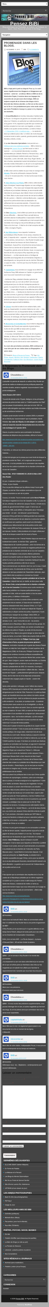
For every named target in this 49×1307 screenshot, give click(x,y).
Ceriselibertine (8, 359)
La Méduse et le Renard (13, 1172)
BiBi (13, 909)
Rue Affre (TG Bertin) (12, 1225)
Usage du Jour (10, 1205)
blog (21, 357)
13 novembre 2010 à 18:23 (19, 952)
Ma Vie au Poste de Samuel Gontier (17, 1180)
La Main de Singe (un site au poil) (16, 1242)
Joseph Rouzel (17, 148)
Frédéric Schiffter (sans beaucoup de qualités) (20, 1238)
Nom (5, 1122)
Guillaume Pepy (18, 359)
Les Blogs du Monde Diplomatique (17, 1176)
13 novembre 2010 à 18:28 (19, 980)
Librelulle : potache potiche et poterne (18, 1250)
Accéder (6, 1288)
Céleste (8, 306)
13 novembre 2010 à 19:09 (19, 1000)
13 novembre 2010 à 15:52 (19, 378)
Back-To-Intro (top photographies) (16, 1197)
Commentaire (8, 1083)
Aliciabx (11, 357)
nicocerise (16, 1039)
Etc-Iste (7, 1234)
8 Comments (34, 49)
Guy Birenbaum (28, 359)
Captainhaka (10, 270)
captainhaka (16, 1020)
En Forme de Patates (12, 1168)
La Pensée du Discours (13, 1246)
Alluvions (13, 212)
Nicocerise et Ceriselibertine (15, 324)
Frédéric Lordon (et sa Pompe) (15, 1266)
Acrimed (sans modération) (14, 1262)
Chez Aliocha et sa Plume (15, 183)
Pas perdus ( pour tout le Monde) (16, 1221)
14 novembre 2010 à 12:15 (19, 1022)
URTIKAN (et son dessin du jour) (16, 1188)
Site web (6, 1138)
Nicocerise (7, 361)
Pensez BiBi (24, 23)
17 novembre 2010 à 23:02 (19, 1042)
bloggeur (26, 357)
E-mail (5, 1130)
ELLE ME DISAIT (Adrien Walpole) (16, 1164)
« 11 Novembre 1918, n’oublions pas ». (17, 131)
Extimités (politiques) (12, 1213)
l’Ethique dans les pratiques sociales (16, 146)
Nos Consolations (11, 1254)
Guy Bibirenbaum (11, 232)
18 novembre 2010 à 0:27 (18, 1058)
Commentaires (9, 1155)
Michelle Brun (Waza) (12, 1217)
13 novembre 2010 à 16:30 (19, 912)
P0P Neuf (8, 1201)
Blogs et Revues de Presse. (21, 355)
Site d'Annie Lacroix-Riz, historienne (17, 1184)
